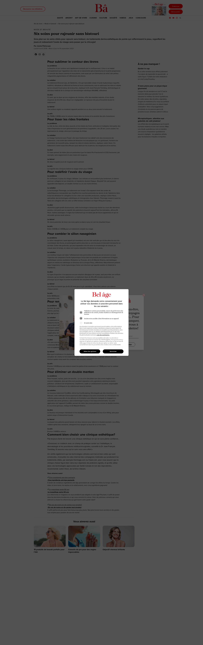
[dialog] (101, 322)
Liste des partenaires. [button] (103, 335)
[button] (101, 322)
